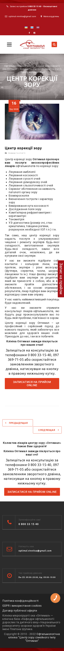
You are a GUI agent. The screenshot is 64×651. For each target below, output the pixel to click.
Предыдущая (18, 423)
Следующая (46, 430)
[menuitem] (26, 27)
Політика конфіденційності (20, 600)
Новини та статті (16, 153)
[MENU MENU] (9, 44)
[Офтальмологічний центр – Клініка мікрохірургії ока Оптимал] (32, 44)
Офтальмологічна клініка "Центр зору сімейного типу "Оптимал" (34, 637)
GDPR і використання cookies (22, 605)
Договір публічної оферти (19, 610)
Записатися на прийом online (32, 383)
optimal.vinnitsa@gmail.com (22, 16)
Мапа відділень (51, 16)
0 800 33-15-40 (39, 355)
